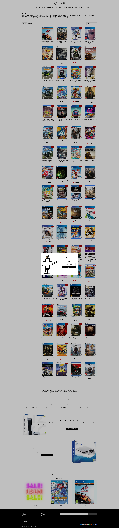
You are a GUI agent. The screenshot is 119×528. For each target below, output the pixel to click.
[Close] (77, 254)
